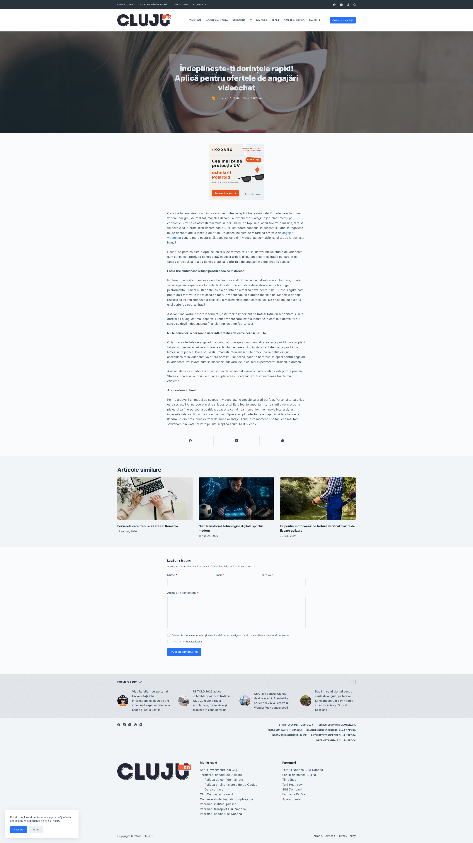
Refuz (36, 829)
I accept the (187, 641)
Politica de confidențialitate (224, 779)
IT (251, 20)
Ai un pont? (199, 4)
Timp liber (195, 20)
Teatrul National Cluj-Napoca (302, 770)
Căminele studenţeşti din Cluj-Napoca (331, 730)
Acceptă (18, 829)
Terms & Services (323, 836)
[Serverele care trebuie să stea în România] (155, 498)
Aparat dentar (292, 799)
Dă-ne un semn (180, 4)
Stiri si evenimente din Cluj (296, 724)
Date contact (214, 789)
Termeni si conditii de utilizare (336, 724)
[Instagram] (341, 5)
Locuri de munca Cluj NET (300, 775)
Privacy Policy (194, 641)
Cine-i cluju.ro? (126, 4)
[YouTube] (140, 724)
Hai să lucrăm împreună (153, 4)
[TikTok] (348, 5)
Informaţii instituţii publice (289, 735)
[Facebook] (334, 5)
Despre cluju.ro (294, 20)
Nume (172, 575)
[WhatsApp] (283, 440)
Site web (267, 575)
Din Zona (256, 98)
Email (219, 575)
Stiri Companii (292, 789)
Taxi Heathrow (292, 784)
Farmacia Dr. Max (294, 794)
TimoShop (289, 779)
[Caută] (354, 5)
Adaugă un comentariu (183, 592)
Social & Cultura (217, 20)
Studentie (238, 20)
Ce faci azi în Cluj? (342, 20)
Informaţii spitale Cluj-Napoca (336, 740)
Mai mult (314, 20)
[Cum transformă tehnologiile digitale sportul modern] (236, 498)
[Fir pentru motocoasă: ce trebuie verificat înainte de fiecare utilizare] (318, 498)
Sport (275, 20)
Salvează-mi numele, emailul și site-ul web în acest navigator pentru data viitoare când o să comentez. (231, 635)
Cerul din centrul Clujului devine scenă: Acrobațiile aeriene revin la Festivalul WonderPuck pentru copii (271, 700)
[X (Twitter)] (237, 440)
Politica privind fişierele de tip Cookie (231, 784)
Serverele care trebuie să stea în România (147, 526)
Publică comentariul (184, 651)
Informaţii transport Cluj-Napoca (333, 735)
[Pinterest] (135, 724)
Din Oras (261, 20)
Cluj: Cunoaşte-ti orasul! (285, 730)
